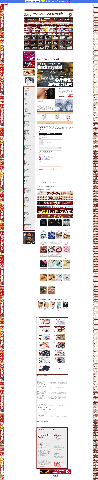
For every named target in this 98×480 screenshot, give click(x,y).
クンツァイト (27, 150)
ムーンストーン (27, 208)
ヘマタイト (26, 201)
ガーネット (26, 138)
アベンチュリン (27, 121)
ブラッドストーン (27, 192)
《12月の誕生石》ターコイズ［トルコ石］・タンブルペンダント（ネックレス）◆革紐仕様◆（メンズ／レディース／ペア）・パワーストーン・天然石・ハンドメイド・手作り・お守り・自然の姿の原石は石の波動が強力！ (58, 269)
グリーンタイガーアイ (28, 149)
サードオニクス (27, 153)
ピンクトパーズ (27, 189)
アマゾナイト (27, 122)
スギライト (26, 160)
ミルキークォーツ (27, 207)
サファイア (26, 154)
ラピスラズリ (27, 217)
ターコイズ (26, 170)
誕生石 (26, 108)
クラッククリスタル (28, 145)
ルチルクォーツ (27, 220)
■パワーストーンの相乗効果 (42, 421)
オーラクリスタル (27, 134)
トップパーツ (27, 102)
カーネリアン (27, 139)
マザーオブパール (27, 206)
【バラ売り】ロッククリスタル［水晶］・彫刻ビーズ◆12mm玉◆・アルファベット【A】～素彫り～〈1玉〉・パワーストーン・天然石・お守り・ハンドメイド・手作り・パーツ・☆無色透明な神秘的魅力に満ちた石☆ (43, 229)
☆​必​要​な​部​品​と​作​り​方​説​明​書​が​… (46, 308)
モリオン (26, 212)
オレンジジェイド (27, 135)
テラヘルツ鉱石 (27, 176)
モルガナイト (27, 213)
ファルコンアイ (27, 191)
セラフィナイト (27, 165)
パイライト (26, 181)
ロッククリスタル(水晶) (28, 227)
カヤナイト (26, 141)
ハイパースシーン (27, 180)
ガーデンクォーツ (27, 137)
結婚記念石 (26, 109)
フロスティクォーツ (28, 198)
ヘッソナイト (27, 200)
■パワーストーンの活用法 (42, 407)
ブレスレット (27, 90)
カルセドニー (27, 140)
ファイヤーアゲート (28, 190)
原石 (25, 98)
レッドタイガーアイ (28, 224)
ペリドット (26, 202)
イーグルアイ (27, 126)
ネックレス (26, 91)
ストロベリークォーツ (28, 161)
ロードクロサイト (27, 228)
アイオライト (27, 116)
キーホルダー (27, 95)
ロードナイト (27, 229)
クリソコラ (26, 146)
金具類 (26, 103)
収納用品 (26, 111)
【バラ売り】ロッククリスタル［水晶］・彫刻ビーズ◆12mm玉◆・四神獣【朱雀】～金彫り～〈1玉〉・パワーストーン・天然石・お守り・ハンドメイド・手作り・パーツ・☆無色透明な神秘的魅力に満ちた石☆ (51, 229)
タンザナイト (27, 171)
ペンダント (26, 92)
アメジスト (26, 123)
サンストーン (27, 156)
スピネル (26, 163)
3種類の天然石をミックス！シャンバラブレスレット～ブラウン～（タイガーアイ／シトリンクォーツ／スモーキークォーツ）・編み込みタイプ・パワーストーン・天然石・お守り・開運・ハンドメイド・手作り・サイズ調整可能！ (66, 242)
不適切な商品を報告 (53, 186)
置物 (25, 100)
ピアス (26, 93)
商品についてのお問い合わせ (44, 186)
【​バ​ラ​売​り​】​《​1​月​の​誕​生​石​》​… (52, 308)
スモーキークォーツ (28, 164)
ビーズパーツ (27, 101)
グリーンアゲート (27, 148)
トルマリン (26, 177)
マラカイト (26, 205)
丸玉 (25, 99)
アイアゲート (27, 115)
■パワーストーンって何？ (42, 375)
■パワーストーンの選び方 (42, 384)
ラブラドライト (27, 218)
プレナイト (26, 197)
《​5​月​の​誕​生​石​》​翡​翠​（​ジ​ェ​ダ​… (40, 308)
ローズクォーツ (27, 226)
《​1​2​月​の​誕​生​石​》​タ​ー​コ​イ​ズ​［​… (59, 308)
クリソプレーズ (27, 147)
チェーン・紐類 (27, 104)
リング (26, 94)
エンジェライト (27, 130)
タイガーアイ (27, 169)
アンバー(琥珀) (27, 125)
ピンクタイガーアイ (28, 188)
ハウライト (26, 182)
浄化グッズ (26, 110)
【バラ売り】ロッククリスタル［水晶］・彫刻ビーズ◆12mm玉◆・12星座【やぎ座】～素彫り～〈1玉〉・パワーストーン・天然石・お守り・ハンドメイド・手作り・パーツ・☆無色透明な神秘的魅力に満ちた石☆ (58, 229)
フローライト (27, 199)
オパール (26, 132)
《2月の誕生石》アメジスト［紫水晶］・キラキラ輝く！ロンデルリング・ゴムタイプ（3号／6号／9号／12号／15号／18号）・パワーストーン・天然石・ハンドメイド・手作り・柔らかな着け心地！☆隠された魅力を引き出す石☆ (66, 283)
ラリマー (26, 219)
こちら (62, 383)
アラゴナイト (27, 124)
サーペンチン (27, 155)
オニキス (26, 131)
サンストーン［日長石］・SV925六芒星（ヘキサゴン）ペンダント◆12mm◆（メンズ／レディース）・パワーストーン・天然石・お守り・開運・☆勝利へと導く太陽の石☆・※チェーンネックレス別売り (66, 269)
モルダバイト (27, 214)
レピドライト (27, 225)
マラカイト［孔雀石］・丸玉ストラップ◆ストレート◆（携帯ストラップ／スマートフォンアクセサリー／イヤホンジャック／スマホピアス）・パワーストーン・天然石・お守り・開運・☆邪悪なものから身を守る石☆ (58, 283)
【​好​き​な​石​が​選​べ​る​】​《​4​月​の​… (65, 308)
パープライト (27, 183)
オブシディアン (27, 133)
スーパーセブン (27, 162)
